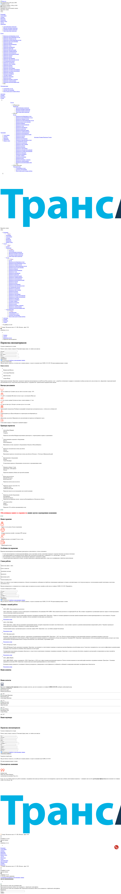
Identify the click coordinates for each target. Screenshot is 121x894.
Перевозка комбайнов (8, 73)
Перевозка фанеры (7, 43)
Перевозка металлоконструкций (11, 54)
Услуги (2, 22)
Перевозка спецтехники (9, 68)
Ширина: (3, 749)
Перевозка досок (7, 45)
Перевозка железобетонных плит (11, 82)
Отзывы (2, 17)
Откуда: (3, 351)
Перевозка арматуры (8, 48)
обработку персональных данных (17, 360)
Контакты (3, 96)
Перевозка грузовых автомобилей (11, 71)
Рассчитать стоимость (6, 753)
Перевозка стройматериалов (10, 51)
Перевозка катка (7, 78)
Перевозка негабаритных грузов (11, 36)
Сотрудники (3, 15)
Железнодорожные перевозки (10, 28)
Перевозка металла (7, 55)
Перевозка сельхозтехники (9, 80)
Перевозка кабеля (7, 57)
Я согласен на (13, 360)
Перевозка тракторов (8, 72)
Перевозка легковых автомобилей (11, 69)
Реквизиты (3, 20)
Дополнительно (4, 86)
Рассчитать (3, 358)
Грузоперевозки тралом (9, 61)
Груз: (2, 736)
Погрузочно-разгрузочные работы (11, 91)
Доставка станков (7, 75)
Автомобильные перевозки (9, 26)
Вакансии (3, 18)
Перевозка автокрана (8, 76)
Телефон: (3, 357)
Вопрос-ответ (4, 21)
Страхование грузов (8, 88)
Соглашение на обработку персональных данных (12, 877)
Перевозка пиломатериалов (10, 44)
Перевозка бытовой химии (9, 50)
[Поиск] (2, 11)
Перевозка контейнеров (9, 47)
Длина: (2, 747)
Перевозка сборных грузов (9, 38)
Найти (2, 892)
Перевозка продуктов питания (10, 41)
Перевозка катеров (7, 65)
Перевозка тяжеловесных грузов (11, 59)
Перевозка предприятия (9, 58)
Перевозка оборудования (9, 64)
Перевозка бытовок (8, 66)
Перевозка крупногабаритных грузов (12, 40)
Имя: (2, 355)
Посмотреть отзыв (7, 619)
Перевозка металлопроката (9, 52)
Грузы (2, 33)
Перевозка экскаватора (8, 62)
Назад (9, 234)
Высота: (3, 750)
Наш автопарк (4, 862)
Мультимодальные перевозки (10, 29)
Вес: (2, 744)
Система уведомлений (8, 90)
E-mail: (2, 741)
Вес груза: (3, 354)
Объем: (2, 746)
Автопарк (3, 94)
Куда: (2, 352)
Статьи (2, 98)
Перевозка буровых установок (10, 79)
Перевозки (3, 24)
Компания (3, 14)
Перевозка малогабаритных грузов (11, 37)
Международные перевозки (10, 31)
